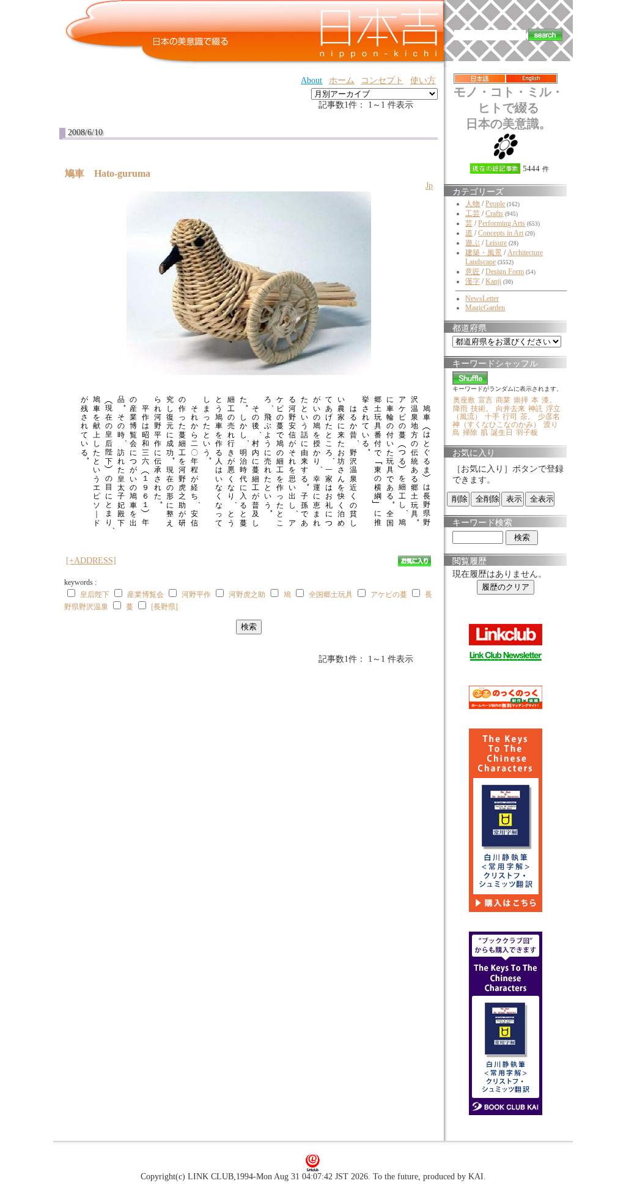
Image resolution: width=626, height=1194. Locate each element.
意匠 (472, 271)
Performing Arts (501, 223)
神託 (535, 408)
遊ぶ (472, 243)
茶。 (527, 416)
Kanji (493, 281)
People (495, 203)
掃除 (470, 432)
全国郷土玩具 (331, 594)
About (311, 80)
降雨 (460, 408)
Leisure (496, 243)
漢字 (472, 281)
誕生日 (502, 432)
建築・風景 (483, 252)
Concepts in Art (500, 233)
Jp (429, 185)
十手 (492, 416)
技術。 (482, 408)
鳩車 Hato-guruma (112, 173)
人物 (472, 203)
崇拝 (521, 400)
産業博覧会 (145, 594)
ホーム (342, 80)
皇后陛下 (94, 594)
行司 (510, 416)
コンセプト (382, 80)
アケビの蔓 (388, 594)
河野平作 (196, 594)
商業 (503, 400)
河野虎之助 (247, 594)
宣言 (485, 400)
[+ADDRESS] (91, 560)
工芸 (472, 213)
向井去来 (510, 408)
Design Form (504, 271)
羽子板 (527, 432)
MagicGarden (485, 307)
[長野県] (164, 607)
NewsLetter (482, 298)
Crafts (494, 213)
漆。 (549, 400)
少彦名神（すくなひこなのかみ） (506, 420)
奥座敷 (464, 400)
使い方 (423, 80)
